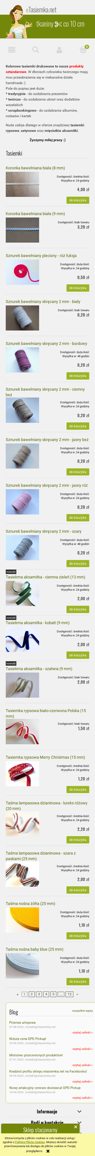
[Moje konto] (59, 50)
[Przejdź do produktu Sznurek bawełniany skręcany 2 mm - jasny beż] (22, 456)
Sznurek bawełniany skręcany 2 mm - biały (43, 301)
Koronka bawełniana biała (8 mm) (35, 168)
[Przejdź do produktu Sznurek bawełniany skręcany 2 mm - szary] (22, 547)
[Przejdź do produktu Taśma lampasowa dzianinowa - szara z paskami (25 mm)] (22, 874)
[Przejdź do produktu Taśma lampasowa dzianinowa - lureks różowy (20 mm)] (22, 823)
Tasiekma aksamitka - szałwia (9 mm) (39, 668)
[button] (12, 50)
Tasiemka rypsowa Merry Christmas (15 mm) (45, 757)
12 (70, 994)
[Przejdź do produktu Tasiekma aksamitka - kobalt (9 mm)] (22, 639)
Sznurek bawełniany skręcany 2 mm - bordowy (46, 343)
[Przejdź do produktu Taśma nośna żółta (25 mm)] (22, 919)
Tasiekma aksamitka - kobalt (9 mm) (38, 622)
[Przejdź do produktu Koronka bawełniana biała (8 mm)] (22, 184)
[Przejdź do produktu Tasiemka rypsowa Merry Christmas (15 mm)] (22, 773)
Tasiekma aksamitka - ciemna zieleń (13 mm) (45, 577)
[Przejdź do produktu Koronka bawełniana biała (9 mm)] (22, 230)
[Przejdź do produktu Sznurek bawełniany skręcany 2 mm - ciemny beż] (22, 410)
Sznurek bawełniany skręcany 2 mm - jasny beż (47, 439)
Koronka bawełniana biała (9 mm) (35, 213)
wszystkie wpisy (82, 1010)
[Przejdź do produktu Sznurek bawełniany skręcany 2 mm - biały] (22, 318)
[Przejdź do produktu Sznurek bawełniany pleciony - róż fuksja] (22, 272)
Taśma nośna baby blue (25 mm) (34, 949)
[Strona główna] (19, 21)
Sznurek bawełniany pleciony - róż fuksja (41, 255)
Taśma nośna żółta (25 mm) (30, 903)
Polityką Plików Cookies (30, 1142)
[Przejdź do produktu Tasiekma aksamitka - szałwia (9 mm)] (22, 685)
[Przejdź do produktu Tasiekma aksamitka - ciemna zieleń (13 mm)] (22, 593)
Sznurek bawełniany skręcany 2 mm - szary (44, 531)
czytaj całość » (82, 1032)
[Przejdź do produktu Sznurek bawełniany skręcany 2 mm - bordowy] (22, 359)
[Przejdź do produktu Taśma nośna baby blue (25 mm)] (22, 965)
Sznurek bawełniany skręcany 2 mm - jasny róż (47, 485)
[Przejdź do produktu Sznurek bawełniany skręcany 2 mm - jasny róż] (22, 501)
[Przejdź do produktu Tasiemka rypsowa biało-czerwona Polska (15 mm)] (22, 731)
